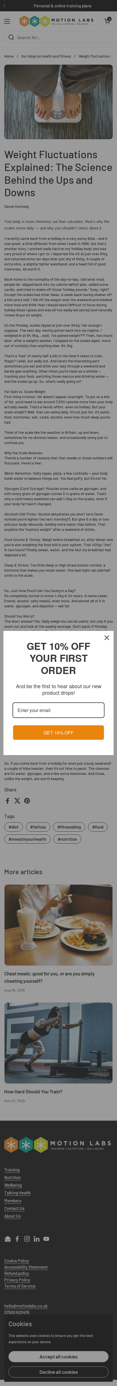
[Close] (107, 638)
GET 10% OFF (59, 732)
